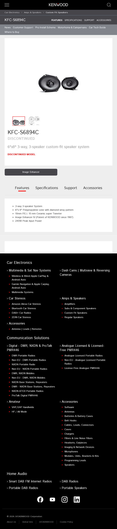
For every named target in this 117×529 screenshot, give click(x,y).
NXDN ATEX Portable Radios (27, 391)
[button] (7, 5)
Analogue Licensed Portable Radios (83, 355)
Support (89, 20)
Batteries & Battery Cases (78, 416)
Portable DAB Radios (23, 488)
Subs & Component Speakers (80, 308)
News (8, 27)
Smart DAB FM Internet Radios (30, 481)
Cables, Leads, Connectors (79, 425)
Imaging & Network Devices (79, 447)
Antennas (69, 412)
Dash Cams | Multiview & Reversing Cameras (85, 272)
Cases (67, 429)
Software (69, 407)
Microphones (71, 451)
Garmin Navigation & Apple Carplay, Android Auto (30, 286)
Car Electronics (12, 12)
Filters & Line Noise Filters (78, 438)
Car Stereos (17, 298)
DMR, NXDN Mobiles (23, 373)
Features (56, 20)
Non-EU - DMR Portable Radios (29, 360)
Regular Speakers (73, 317)
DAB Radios (70, 481)
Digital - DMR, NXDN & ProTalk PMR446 (29, 348)
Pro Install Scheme (45, 27)
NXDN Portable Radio (23, 364)
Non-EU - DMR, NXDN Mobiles (28, 378)
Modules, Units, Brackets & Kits (81, 456)
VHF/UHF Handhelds (23, 407)
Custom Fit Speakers (75, 313)
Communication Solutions (28, 338)
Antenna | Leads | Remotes (27, 329)
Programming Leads (75, 460)
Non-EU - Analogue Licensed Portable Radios (84, 362)
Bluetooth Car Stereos (24, 308)
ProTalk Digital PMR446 (25, 395)
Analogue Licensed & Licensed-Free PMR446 (82, 348)
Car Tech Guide (97, 27)
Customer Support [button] (23, 27)
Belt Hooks (70, 420)
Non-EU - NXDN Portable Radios (29, 369)
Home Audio (17, 473)
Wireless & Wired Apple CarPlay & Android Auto (30, 278)
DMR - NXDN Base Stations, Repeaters (33, 386)
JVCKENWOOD (46, 522)
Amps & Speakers (32, 12)
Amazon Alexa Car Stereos (26, 304)
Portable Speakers (74, 488)
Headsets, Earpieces (75, 443)
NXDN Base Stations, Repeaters (29, 382)
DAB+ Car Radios (21, 313)
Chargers (69, 434)
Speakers (69, 465)
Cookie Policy (66, 522)
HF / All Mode (19, 412)
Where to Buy (12, 32)
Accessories (104, 20)
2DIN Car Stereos (21, 317)
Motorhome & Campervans (72, 27)
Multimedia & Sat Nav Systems (30, 270)
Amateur (14, 402)
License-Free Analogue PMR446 (82, 368)
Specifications (73, 20)
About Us (11, 522)
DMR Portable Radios (23, 355)
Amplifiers (69, 304)
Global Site (27, 522)
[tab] (22, 190)
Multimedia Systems (22, 292)
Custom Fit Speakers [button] (57, 12)
